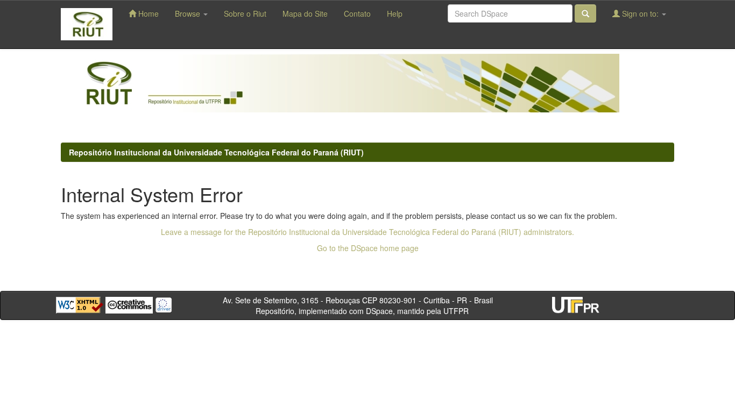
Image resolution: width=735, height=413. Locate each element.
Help (394, 13)
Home (147, 13)
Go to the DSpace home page (368, 248)
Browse (188, 13)
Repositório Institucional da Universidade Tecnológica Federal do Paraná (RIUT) (216, 152)
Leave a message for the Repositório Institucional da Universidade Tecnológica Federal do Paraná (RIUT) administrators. (367, 231)
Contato (357, 13)
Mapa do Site (305, 13)
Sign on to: (640, 13)
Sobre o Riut (245, 13)
